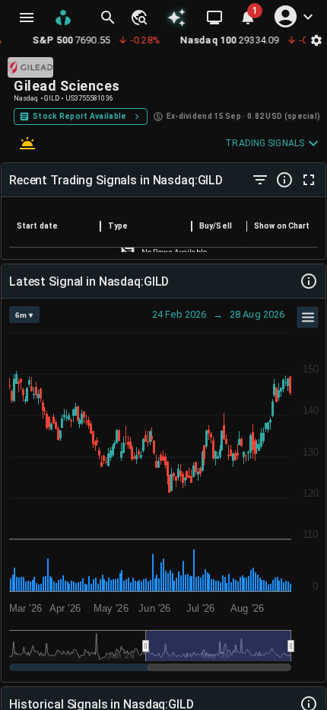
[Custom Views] (214, 17)
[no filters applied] (260, 180)
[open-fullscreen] (309, 180)
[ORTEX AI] (176, 18)
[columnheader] (54, 226)
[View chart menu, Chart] (308, 317)
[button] (138, 17)
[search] (108, 17)
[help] (284, 180)
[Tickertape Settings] (316, 40)
